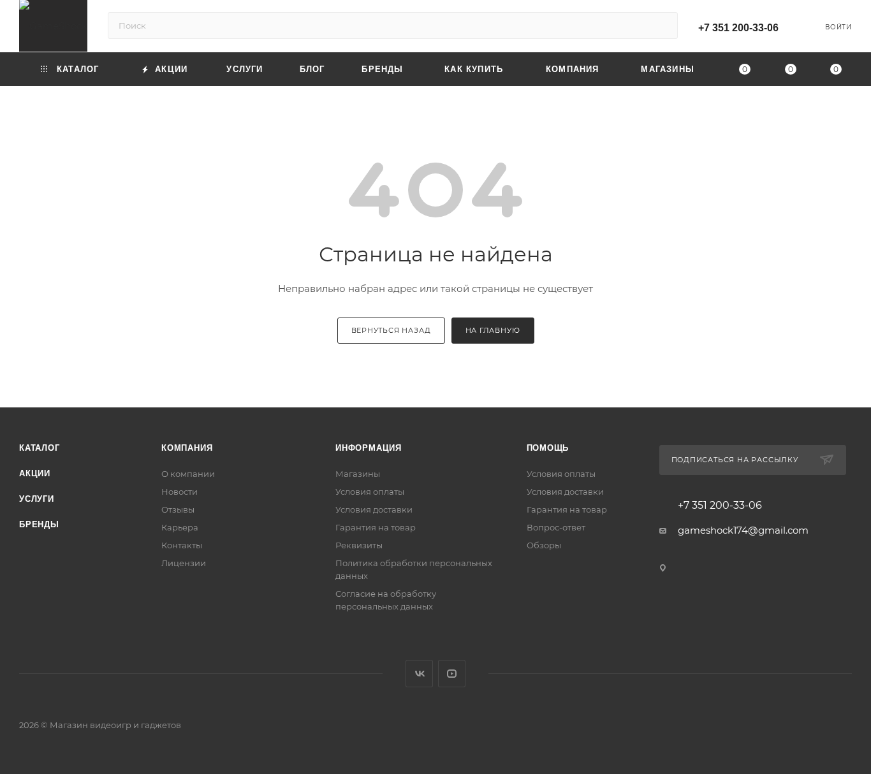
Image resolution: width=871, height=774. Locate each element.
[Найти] (662, 25)
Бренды (39, 524)
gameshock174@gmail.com (743, 530)
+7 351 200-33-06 (738, 27)
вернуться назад (391, 330)
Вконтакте (419, 673)
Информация (368, 448)
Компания (186, 448)
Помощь (548, 448)
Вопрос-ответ (556, 527)
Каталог (39, 448)
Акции (34, 473)
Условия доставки (374, 509)
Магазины (357, 474)
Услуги (36, 499)
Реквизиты (359, 545)
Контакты (181, 545)
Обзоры (544, 545)
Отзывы (177, 509)
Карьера (179, 527)
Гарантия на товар (375, 527)
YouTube (451, 673)
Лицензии (183, 563)
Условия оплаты (369, 491)
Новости (179, 491)
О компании (188, 474)
